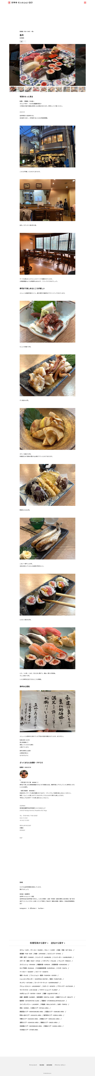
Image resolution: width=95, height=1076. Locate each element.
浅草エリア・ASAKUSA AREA (29, 1022)
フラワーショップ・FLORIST (49, 990)
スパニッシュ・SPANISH (27, 964)
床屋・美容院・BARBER (27, 997)
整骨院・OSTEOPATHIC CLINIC (29, 1001)
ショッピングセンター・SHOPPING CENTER (34, 979)
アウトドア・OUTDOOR (65, 986)
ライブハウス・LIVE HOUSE (28, 990)
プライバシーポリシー (60, 1065)
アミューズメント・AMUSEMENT (30, 986)
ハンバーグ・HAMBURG (43, 957)
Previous (14, 65)
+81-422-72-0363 (24, 820)
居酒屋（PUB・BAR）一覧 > (27, 31)
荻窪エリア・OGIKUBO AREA (54, 1011)
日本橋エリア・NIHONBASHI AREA (31, 1026)
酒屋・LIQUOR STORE (50, 993)
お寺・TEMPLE (62, 1004)
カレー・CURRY (50, 950)
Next (80, 65)
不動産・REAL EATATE (48, 1004)
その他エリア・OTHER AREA (29, 1030)
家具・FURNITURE (56, 979)
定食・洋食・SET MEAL (64, 950)
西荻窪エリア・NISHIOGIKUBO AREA (31, 1011)
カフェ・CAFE (24, 950)
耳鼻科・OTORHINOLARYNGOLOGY (53, 1001)
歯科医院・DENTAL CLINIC (45, 997)
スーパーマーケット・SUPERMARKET (47, 983)
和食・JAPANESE (39, 954)
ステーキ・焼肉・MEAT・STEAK (30, 961)
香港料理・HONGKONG (59, 964)
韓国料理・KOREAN (43, 964)
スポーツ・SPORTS (49, 986)
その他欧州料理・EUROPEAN (45, 968)
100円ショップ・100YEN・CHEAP (30, 993)
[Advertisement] (47, 15)
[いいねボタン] (21, 41)
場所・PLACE (24, 975)
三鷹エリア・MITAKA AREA (40, 1008)
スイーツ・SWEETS (42, 972)
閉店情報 (42, 1065)
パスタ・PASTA (62, 968)
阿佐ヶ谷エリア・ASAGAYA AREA (30, 1015)
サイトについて (33, 1065)
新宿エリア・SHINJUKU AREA (50, 1019)
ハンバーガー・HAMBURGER (62, 957)
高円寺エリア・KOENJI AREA (53, 1015)
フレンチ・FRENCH (64, 961)
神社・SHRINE (24, 1008)
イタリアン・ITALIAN (49, 961)
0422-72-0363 (23, 818)
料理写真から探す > (39, 943)
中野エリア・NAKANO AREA (29, 1019)
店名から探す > (58, 943)
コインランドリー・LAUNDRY (29, 1004)
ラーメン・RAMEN (37, 950)
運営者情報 (49, 1065)
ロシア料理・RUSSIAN (27, 968)
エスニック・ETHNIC (54, 954)
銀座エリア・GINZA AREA (49, 1022)
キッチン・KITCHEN (26, 983)
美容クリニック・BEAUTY (64, 997)
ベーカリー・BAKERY (26, 972)
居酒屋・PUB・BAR (26, 954)
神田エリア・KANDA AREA (52, 1026)
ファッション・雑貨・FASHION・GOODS (43, 975)
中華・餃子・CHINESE (27, 957)
